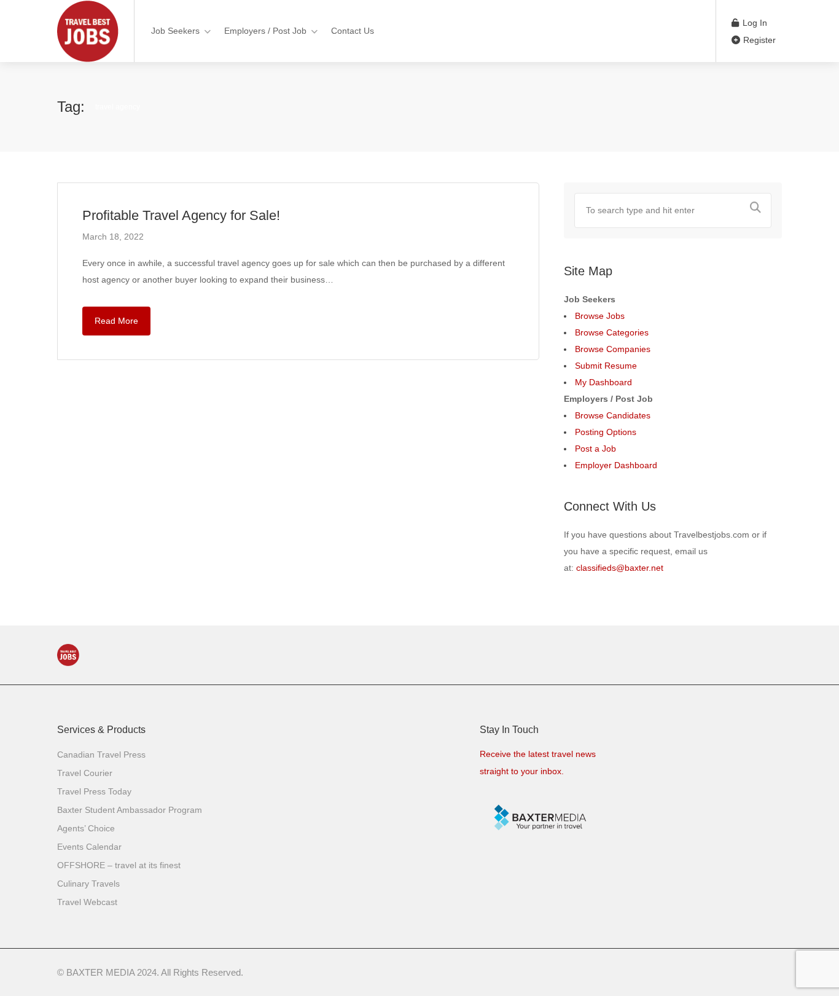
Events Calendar (89, 847)
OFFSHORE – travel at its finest (119, 865)
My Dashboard (603, 382)
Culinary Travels (88, 883)
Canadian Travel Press (101, 754)
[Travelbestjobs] (88, 58)
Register (758, 40)
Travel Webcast (87, 902)
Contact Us (352, 31)
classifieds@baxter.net (619, 568)
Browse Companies (612, 349)
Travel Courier (84, 773)
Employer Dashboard (616, 465)
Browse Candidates (612, 415)
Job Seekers (175, 31)
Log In (753, 23)
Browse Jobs (600, 316)
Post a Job (595, 448)
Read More (116, 321)
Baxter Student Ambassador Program (129, 810)
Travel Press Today (94, 791)
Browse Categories (612, 332)
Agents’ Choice (86, 828)
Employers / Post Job (265, 31)
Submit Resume (606, 366)
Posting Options (605, 432)
